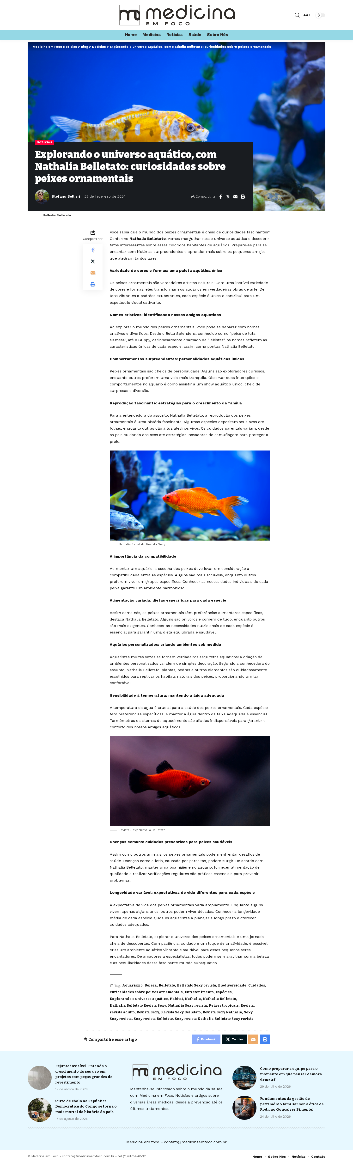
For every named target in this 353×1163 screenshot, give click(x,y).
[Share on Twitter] (228, 197)
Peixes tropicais (224, 1006)
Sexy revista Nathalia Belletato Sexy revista (214, 1019)
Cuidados (256, 985)
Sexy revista (121, 1019)
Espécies (224, 992)
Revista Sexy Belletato (181, 1012)
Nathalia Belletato (147, 238)
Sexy (248, 1012)
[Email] (235, 197)
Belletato (167, 985)
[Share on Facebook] (220, 197)
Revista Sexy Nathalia (222, 1012)
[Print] (242, 197)
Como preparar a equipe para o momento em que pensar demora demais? (291, 1074)
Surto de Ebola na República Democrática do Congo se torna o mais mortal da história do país (86, 1106)
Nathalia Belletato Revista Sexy (138, 1006)
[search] (297, 15)
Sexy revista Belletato (153, 1019)
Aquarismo (132, 985)
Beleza (151, 985)
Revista (247, 1006)
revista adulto (122, 1012)
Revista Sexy (148, 1012)
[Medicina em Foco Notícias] (176, 15)
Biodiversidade (232, 985)
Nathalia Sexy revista (187, 1006)
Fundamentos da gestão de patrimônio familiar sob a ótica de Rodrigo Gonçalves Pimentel (292, 1104)
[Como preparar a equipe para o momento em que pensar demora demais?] (244, 1078)
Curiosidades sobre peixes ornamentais (146, 992)
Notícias (44, 142)
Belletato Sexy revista (196, 985)
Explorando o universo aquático (139, 999)
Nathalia (193, 999)
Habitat (176, 999)
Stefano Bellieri (66, 196)
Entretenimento (199, 992)
